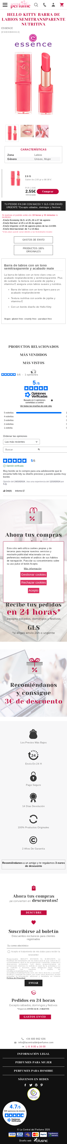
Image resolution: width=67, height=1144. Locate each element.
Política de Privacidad (16, 978)
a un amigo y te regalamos (33, 864)
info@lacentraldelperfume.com (36, 1042)
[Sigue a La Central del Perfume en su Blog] (36, 1085)
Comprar (47, 191)
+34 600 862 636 (36, 1038)
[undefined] (52, 400)
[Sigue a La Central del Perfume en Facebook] (25, 1085)
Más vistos (33, 363)
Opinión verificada (15, 466)
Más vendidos (33, 355)
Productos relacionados (33, 347)
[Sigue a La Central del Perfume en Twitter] (30, 1085)
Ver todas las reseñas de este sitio (36, 406)
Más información (32, 568)
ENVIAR (33, 983)
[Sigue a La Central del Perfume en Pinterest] (41, 1085)
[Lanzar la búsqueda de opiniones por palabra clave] (38, 449)
